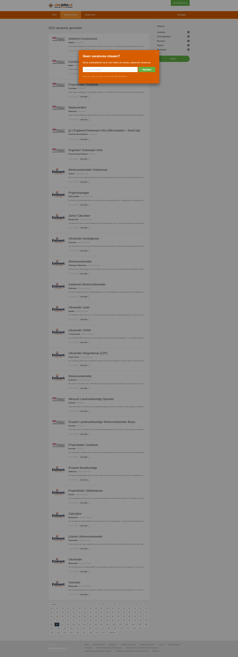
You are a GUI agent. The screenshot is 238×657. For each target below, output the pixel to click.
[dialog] (119, 66)
